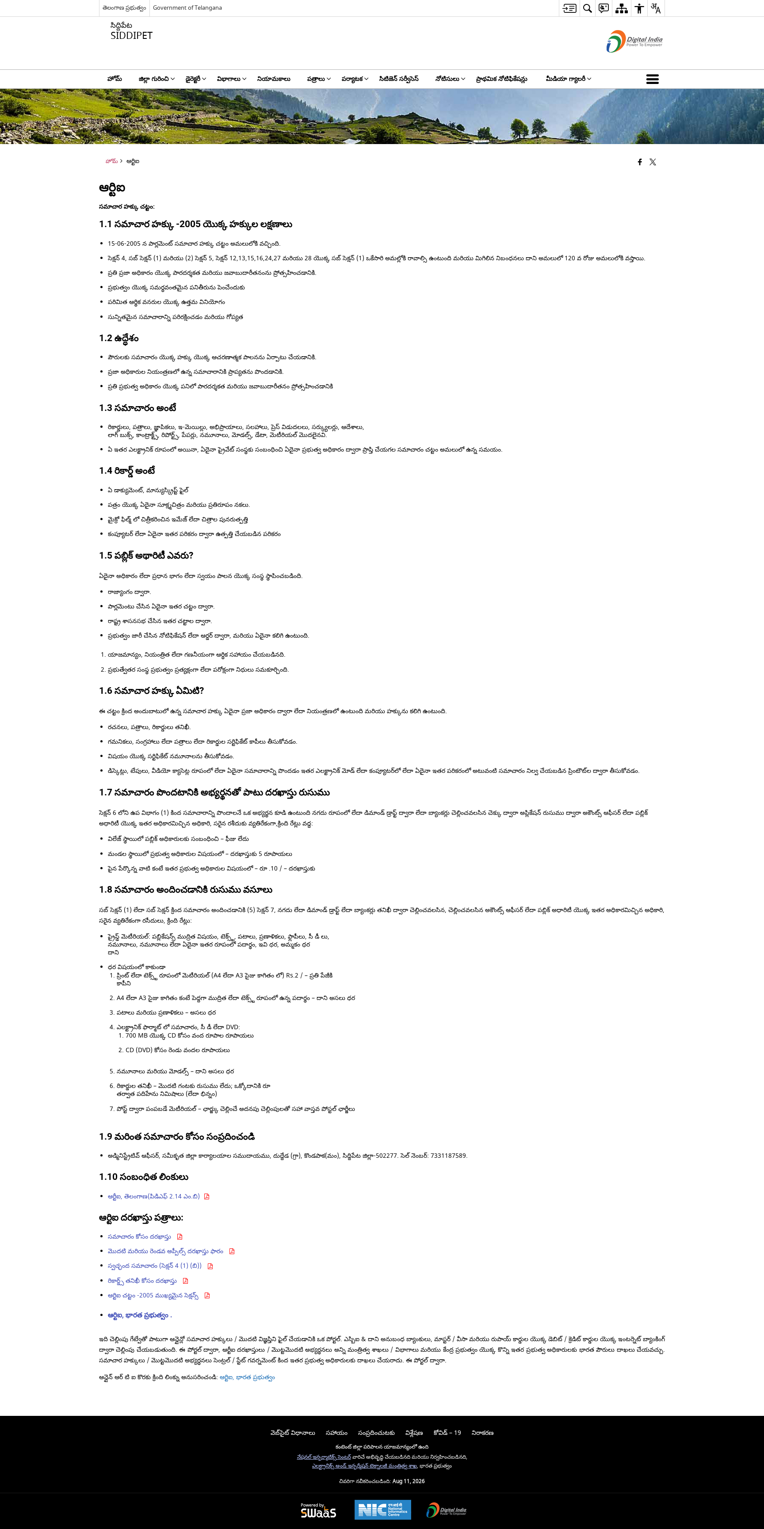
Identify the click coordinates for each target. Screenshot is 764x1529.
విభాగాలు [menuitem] (229, 79)
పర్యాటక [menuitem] (352, 79)
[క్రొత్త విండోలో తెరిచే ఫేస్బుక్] (640, 163)
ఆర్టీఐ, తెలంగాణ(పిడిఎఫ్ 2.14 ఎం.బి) (155, 1196)
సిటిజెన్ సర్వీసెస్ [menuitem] (399, 79)
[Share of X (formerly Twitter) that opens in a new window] (652, 163)
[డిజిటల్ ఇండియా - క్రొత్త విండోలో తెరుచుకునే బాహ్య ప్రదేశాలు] (623, 60)
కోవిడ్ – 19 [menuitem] (447, 1433)
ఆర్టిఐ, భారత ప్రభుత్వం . (140, 1315)
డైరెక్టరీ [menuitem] (193, 79)
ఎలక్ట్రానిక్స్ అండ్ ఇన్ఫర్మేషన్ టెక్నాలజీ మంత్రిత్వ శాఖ (364, 1466)
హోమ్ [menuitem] (114, 79)
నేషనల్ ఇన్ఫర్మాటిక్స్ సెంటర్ (324, 1457)
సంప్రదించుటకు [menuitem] (376, 1433)
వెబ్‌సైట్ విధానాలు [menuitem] (293, 1433)
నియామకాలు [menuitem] (273, 79)
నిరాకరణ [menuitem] (483, 1433)
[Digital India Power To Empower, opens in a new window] (447, 1511)
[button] (654, 79)
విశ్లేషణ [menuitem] (414, 1433)
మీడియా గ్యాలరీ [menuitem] (565, 79)
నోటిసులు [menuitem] (447, 79)
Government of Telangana (187, 8)
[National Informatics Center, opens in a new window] (383, 1511)
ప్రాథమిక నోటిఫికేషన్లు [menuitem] (502, 79)
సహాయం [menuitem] (337, 1433)
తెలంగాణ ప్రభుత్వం (124, 8)
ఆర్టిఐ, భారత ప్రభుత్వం (247, 1377)
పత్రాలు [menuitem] (316, 79)
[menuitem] (569, 8)
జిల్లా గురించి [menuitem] (154, 79)
